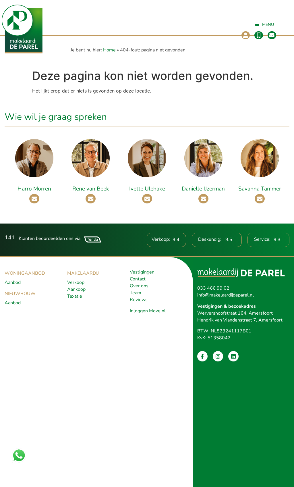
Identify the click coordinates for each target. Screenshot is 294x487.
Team (135, 293)
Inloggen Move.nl (148, 311)
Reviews (139, 300)
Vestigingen (142, 272)
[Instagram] (218, 356)
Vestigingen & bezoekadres (226, 306)
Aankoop (76, 289)
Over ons (139, 286)
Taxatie (74, 296)
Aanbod (13, 282)
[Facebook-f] (202, 356)
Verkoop (75, 282)
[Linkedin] (233, 356)
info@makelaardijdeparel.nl (225, 295)
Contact (138, 279)
